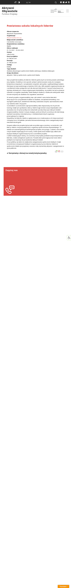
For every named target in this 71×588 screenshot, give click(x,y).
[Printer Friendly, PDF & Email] (59, 151)
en (29, 2)
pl (27, 2)
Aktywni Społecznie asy (14, 38)
